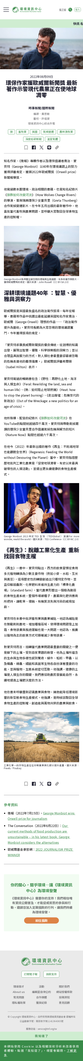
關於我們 (64, 986)
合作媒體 (41, 997)
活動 (41, 986)
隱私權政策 (18, 1003)
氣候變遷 (48, 132)
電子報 (62, 9)
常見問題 (18, 997)
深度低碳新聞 (33, 139)
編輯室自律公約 (41, 992)
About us (19, 992)
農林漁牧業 (66, 132)
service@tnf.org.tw (47, 1028)
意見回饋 (64, 1003)
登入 (77, 9)
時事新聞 (35, 108)
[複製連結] (57, 147)
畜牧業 (22, 132)
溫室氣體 (52, 139)
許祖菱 (46, 118)
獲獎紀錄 (41, 1003)
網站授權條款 (64, 992)
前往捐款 (41, 920)
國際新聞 (48, 108)
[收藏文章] (26, 147)
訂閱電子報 (30, 974)
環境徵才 (18, 986)
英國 (34, 132)
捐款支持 (51, 974)
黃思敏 (46, 114)
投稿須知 (64, 997)
